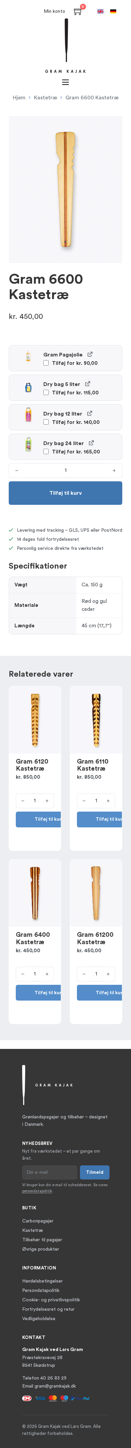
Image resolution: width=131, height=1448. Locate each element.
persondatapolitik (37, 1191)
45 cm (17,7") (97, 625)
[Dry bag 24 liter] (91, 442)
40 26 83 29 (53, 1378)
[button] (113, 125)
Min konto (54, 11)
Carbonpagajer (37, 1221)
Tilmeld (94, 1172)
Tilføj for (74, 363)
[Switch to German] (113, 11)
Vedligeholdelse (38, 1318)
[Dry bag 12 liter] (89, 413)
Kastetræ (45, 97)
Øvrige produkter (40, 1249)
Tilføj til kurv (49, 819)
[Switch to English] (100, 11)
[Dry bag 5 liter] (87, 383)
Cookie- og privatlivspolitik (51, 1300)
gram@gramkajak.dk (55, 1386)
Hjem (19, 97)
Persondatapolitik (40, 1290)
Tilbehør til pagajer (42, 1240)
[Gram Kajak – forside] (65, 45)
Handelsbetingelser (42, 1281)
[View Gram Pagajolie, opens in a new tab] (90, 353)
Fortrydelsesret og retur (48, 1309)
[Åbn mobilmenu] (65, 82)
